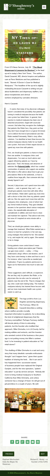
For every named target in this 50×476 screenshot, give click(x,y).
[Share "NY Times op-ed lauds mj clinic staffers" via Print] (37, 442)
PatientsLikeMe (24, 166)
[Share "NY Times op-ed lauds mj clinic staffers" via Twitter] (17, 442)
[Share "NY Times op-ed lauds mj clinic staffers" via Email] (32, 442)
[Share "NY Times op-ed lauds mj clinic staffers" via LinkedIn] (27, 442)
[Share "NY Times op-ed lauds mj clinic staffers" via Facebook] (12, 442)
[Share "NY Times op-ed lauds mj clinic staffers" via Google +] (22, 442)
